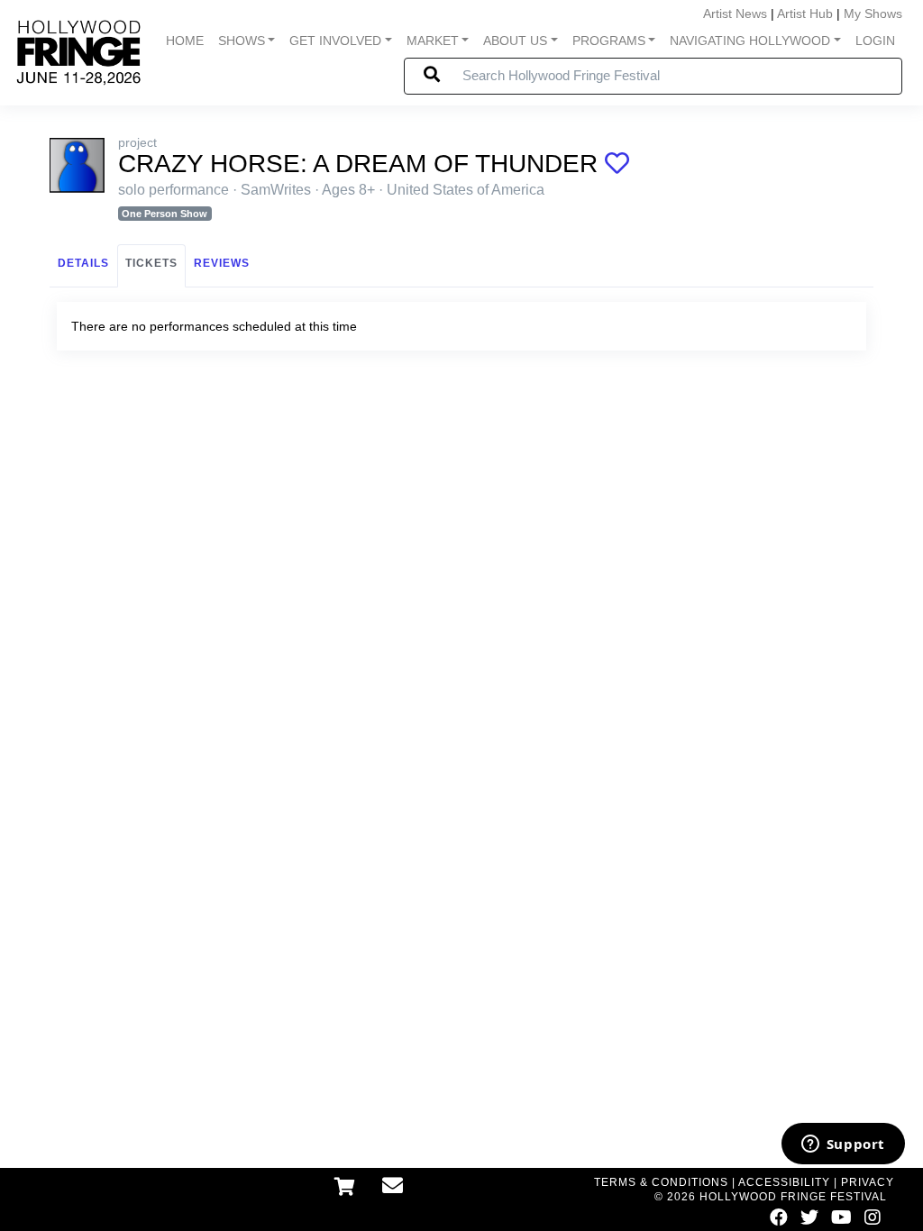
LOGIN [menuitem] (875, 40)
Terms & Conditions (661, 1182)
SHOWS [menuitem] (241, 40)
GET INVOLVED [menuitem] (335, 40)
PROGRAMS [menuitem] (608, 40)
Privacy (867, 1182)
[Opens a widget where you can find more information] (843, 1145)
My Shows (873, 13)
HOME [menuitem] (185, 40)
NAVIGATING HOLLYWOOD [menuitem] (750, 40)
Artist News (735, 13)
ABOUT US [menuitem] (515, 40)
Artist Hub (805, 13)
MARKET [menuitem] (433, 40)
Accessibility (784, 1182)
